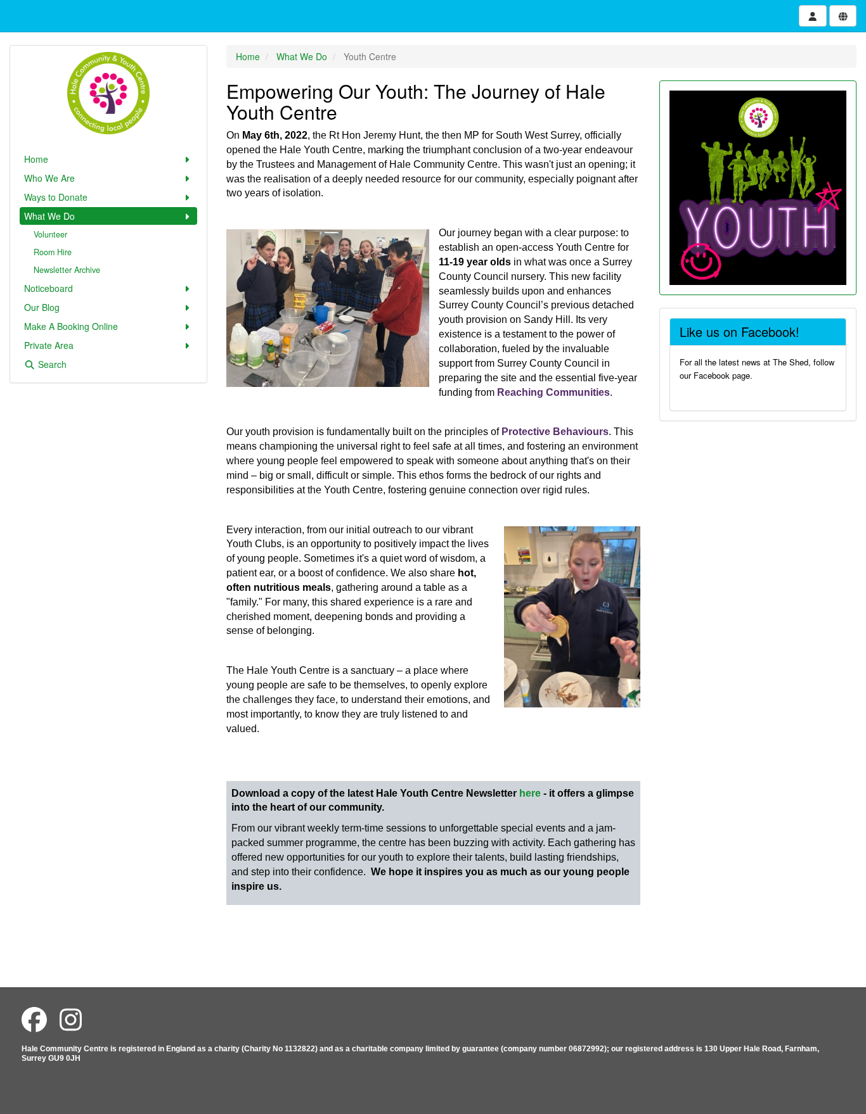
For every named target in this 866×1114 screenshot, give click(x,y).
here (530, 793)
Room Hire (53, 252)
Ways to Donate (55, 197)
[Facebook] (34, 1019)
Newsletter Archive (67, 269)
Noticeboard (48, 288)
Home (36, 159)
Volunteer (50, 234)
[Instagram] (71, 1019)
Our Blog (42, 307)
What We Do (49, 216)
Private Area (49, 345)
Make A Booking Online (71, 326)
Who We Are (49, 178)
